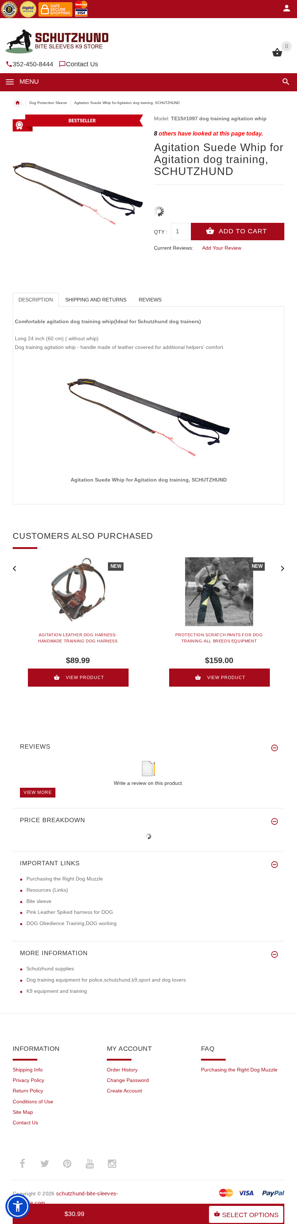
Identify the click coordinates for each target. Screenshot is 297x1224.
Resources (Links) (47, 890)
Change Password (128, 1080)
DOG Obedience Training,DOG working (71, 923)
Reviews (150, 300)
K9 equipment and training (56, 991)
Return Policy (28, 1091)
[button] (284, 82)
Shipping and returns (95, 300)
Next (282, 568)
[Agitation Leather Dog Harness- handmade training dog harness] (78, 591)
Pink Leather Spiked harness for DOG (69, 912)
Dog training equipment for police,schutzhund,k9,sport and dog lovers (106, 980)
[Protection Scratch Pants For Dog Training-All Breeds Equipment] (219, 591)
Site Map (23, 1112)
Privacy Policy (28, 1080)
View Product (85, 677)
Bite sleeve (38, 901)
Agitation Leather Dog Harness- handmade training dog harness (77, 638)
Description (35, 300)
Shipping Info (28, 1070)
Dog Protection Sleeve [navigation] (48, 103)
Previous (14, 568)
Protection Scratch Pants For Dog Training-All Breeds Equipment (219, 638)
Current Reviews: (173, 248)
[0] (277, 56)
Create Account (124, 1091)
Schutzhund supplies (50, 968)
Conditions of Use (33, 1101)
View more (38, 792)
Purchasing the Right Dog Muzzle (64, 879)
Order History (122, 1070)
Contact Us (82, 64)
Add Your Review (221, 248)
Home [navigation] (17, 103)
